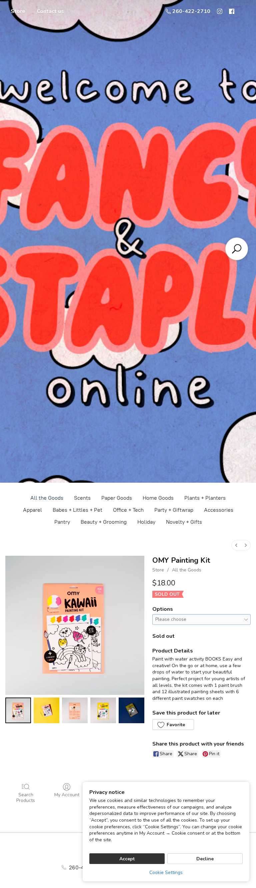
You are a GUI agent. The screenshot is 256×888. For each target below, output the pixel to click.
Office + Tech (128, 510)
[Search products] (237, 249)
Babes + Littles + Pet (77, 510)
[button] (173, 724)
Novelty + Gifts (184, 522)
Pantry (62, 522)
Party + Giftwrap (173, 510)
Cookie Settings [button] (166, 872)
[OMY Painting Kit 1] (46, 710)
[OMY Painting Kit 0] (18, 710)
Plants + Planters (205, 498)
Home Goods (158, 498)
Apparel (32, 510)
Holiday (146, 522)
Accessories (218, 510)
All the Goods (46, 498)
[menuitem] (236, 545)
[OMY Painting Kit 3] (103, 710)
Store (18, 11)
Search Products (25, 798)
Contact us (50, 11)
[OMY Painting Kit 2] (75, 710)
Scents (82, 498)
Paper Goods (116, 498)
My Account (66, 795)
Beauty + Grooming (104, 522)
